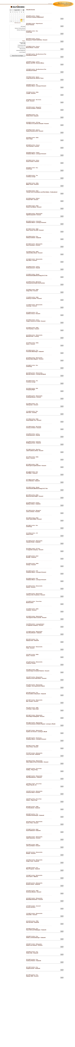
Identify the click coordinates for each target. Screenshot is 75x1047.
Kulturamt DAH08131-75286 (22, 43)
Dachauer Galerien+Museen (20, 28)
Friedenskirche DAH (21, 45)
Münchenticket (22, 48)
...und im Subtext (22, 52)
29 (21, 19)
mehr (62, 18)
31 (11, 21)
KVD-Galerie (23, 26)
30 (23, 19)
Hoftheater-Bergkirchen (20, 50)
